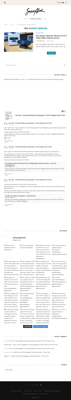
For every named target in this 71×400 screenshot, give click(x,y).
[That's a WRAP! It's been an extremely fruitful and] (27, 267)
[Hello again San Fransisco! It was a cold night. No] (11, 284)
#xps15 (6, 136)
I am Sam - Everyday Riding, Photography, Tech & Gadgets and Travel (30, 123)
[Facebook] (57, 2)
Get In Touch (28, 391)
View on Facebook (8, 140)
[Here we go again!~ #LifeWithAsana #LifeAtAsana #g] (59, 284)
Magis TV (6, 356)
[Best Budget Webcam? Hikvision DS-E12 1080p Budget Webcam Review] (18, 42)
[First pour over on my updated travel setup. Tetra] (27, 316)
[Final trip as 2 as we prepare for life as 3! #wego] (59, 316)
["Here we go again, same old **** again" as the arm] (43, 300)
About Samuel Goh (16, 391)
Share (6, 142)
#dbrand (46, 128)
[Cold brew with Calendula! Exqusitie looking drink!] (11, 251)
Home (5, 24)
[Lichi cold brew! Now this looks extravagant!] (27, 251)
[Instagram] (59, 2)
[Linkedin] (61, 2)
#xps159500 (11, 136)
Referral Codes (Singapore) (52, 391)
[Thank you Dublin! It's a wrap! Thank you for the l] (11, 300)
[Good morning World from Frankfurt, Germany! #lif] (27, 300)
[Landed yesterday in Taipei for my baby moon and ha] (43, 316)
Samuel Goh (40, 41)
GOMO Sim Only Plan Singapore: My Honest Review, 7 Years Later (31, 352)
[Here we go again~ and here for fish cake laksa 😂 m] (11, 267)
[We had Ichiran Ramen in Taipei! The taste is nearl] (11, 316)
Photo (8, 138)
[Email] (63, 2)
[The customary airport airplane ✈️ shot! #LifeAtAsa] (59, 251)
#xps (63, 134)
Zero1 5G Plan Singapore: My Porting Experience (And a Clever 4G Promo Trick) (32, 341)
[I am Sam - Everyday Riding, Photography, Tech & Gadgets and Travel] (9, 115)
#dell (60, 134)
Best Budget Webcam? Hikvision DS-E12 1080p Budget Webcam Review (51, 37)
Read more (51, 53)
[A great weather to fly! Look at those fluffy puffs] (43, 284)
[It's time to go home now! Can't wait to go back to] (59, 267)
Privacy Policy (38, 391)
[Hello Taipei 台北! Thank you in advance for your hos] (27, 284)
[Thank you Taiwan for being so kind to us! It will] (59, 300)
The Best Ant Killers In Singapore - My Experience (20, 196)
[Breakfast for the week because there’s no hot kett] (43, 251)
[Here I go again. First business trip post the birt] (43, 267)
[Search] (66, 2)
